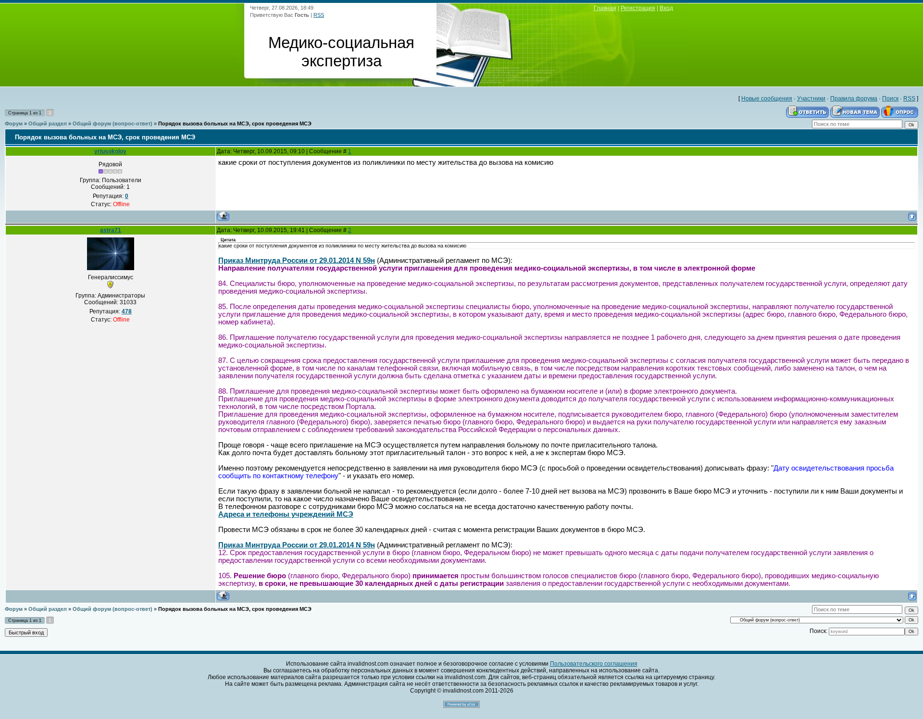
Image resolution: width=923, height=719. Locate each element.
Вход (666, 8)
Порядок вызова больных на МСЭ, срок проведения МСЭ (235, 123)
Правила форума (853, 98)
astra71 (110, 230)
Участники (811, 98)
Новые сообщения (766, 98)
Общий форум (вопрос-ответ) (112, 123)
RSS (318, 15)
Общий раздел (47, 123)
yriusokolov (110, 151)
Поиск (890, 98)
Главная (605, 8)
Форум (14, 123)
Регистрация (638, 8)
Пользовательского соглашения (593, 663)
